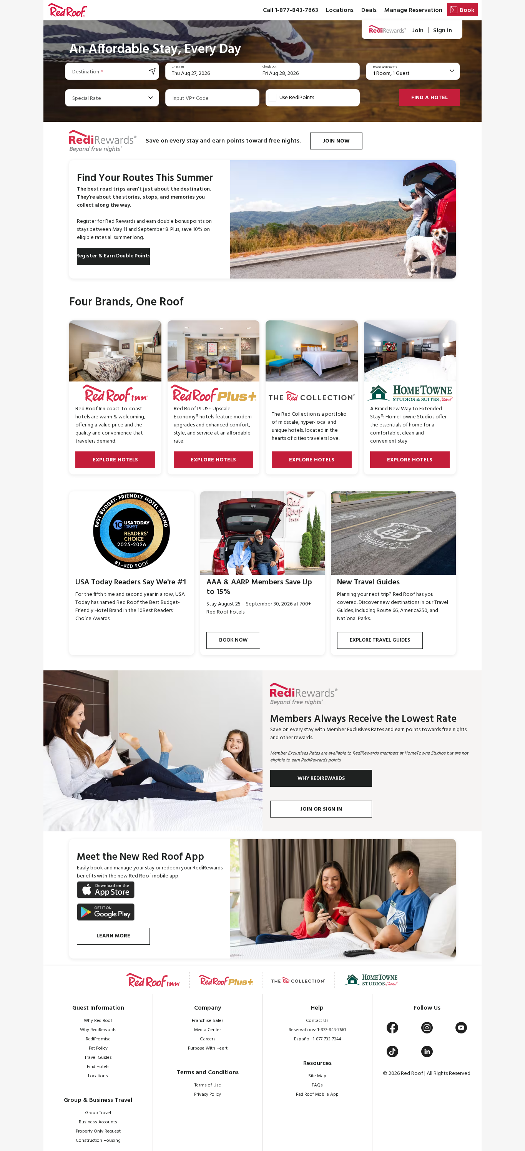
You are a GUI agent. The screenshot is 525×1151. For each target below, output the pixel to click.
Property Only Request (98, 1131)
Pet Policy (98, 1048)
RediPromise (98, 1039)
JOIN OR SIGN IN (321, 809)
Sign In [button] (442, 30)
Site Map (317, 1076)
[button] (67, 10)
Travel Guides (98, 1057)
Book (467, 10)
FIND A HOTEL (429, 97)
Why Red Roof (98, 1021)
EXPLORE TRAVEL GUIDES (380, 640)
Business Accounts (98, 1122)
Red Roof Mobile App (317, 1094)
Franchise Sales (208, 1021)
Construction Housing (98, 1140)
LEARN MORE (113, 936)
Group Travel (98, 1113)
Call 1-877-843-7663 (290, 10)
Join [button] (418, 30)
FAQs (317, 1085)
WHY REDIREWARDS (321, 778)
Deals (369, 10)
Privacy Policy (207, 1094)
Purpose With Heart (208, 1048)
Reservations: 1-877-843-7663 (317, 1030)
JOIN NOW (336, 141)
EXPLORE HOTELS (115, 460)
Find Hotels (98, 1067)
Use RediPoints (296, 98)
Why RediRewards (98, 1030)
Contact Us (317, 1021)
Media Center (207, 1030)
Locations (340, 10)
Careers (208, 1039)
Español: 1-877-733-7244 (317, 1039)
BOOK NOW (233, 640)
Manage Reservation (413, 10)
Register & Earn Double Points (113, 256)
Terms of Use (207, 1085)
